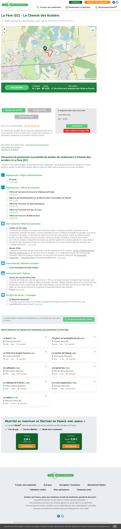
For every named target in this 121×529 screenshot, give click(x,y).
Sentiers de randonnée (12, 21)
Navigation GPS (39, 110)
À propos (75, 2)
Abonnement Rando (107, 7)
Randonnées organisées (80, 7)
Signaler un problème (10, 149)
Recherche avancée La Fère (80, 319)
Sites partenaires (61, 490)
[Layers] (92, 29)
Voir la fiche (17, 87)
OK (115, 526)
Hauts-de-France (28, 21)
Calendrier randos (38, 490)
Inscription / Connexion (69, 485)
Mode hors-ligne (26, 117)
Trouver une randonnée (50, 7)
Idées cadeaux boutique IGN (77, 131)
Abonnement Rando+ (97, 485)
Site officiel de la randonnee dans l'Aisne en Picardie (74, 88)
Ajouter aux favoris (13, 110)
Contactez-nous (84, 490)
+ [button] (4, 29)
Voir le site (13, 182)
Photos (12, 289)
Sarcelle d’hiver (28, 258)
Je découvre (76, 126)
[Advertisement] (49, 100)
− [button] (4, 32)
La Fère (44, 21)
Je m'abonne (27, 446)
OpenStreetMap (84, 79)
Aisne (38, 21)
